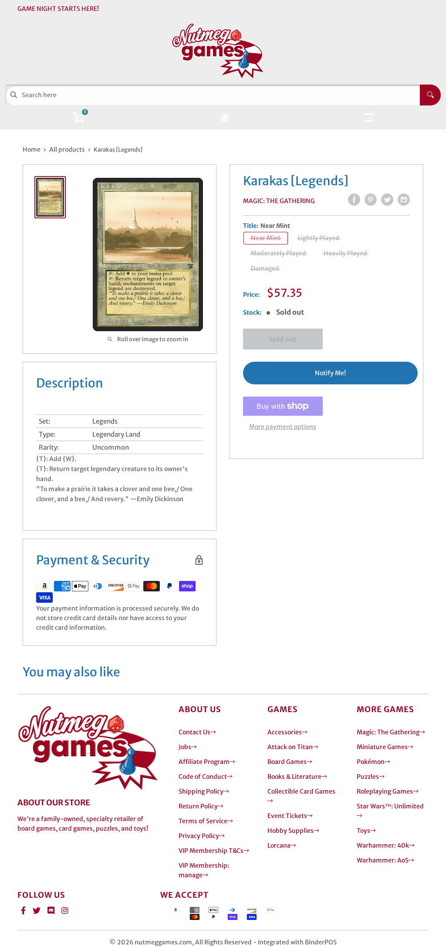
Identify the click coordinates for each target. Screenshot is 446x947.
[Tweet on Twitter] (387, 199)
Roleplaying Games (385, 791)
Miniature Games (382, 747)
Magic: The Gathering (279, 201)
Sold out (283, 339)
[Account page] (225, 118)
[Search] (430, 95)
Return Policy (198, 806)
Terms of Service (203, 821)
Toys (363, 831)
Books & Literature (294, 777)
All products (67, 149)
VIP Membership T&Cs (211, 851)
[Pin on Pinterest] (371, 199)
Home (32, 149)
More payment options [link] (282, 427)
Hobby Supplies (290, 831)
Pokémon (371, 762)
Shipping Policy (201, 791)
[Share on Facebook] (354, 199)
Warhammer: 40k (383, 845)
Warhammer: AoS (383, 860)
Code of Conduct (203, 777)
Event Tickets (287, 816)
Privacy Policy (199, 836)
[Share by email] (404, 199)
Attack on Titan (290, 747)
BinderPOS (321, 942)
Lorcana (279, 845)
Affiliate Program (204, 762)
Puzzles (368, 777)
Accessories (284, 732)
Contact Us (194, 732)
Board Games (287, 762)
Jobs (185, 747)
